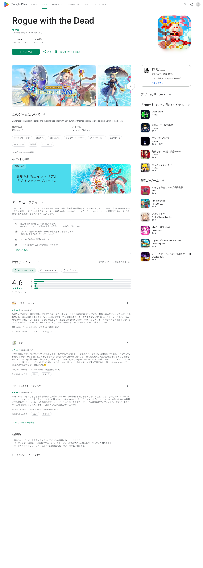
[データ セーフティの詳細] (22, 250)
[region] (67, 41)
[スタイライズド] (97, 138)
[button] (54, 85)
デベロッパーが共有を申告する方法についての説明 (48, 226)
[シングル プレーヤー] (75, 138)
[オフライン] (47, 144)
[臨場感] (33, 144)
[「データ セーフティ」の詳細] (42, 202)
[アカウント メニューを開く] (198, 4)
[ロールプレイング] (22, 138)
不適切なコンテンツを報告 (26, 454)
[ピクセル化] (115, 138)
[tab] (34, 4)
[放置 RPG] (40, 138)
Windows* (86, 130)
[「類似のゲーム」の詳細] (163, 180)
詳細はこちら (157, 83)
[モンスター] (19, 144)
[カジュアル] (55, 138)
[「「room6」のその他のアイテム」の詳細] (188, 104)
